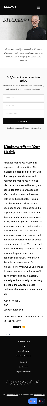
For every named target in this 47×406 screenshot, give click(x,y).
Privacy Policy (39, 395)
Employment (23, 367)
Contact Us (23, 362)
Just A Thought (23, 351)
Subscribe (23, 121)
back (8, 334)
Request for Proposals (23, 372)
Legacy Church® (12, 395)
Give (23, 346)
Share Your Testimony (23, 356)
